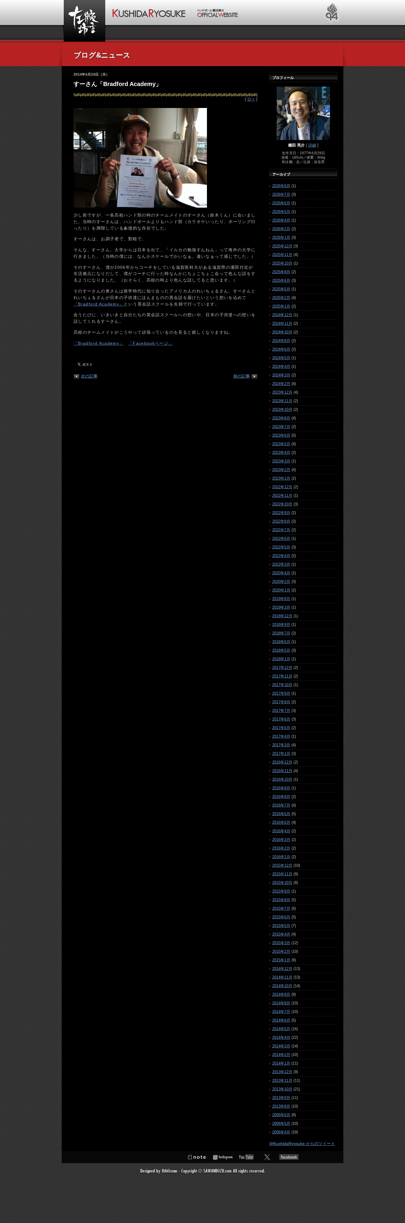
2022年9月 (281, 512)
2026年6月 (281, 203)
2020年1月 (281, 590)
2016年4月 (281, 831)
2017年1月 (281, 753)
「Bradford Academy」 (99, 304)
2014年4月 (281, 1037)
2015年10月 (282, 882)
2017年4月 (281, 736)
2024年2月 (281, 383)
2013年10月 (282, 1089)
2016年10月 (282, 779)
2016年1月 (281, 857)
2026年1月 (281, 237)
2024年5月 (281, 358)
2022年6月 (281, 538)
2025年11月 (282, 254)
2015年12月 (282, 865)
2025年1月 (281, 306)
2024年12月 (282, 315)
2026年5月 (281, 211)
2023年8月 (281, 418)
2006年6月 (281, 1115)
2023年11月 (282, 401)
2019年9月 (281, 599)
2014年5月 (281, 1029)
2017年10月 (282, 685)
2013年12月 (282, 1072)
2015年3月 (281, 943)
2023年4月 (281, 452)
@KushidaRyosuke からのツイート (302, 1143)
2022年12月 (282, 487)
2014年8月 (281, 1003)
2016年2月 (281, 848)
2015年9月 (281, 891)
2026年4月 (281, 220)
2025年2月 (281, 297)
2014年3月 (281, 1046)
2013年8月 (281, 1106)
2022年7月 (281, 530)
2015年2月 (281, 951)
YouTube (246, 1157)
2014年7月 (281, 1011)
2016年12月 (282, 762)
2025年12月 (282, 246)
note (196, 1157)
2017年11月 (282, 676)
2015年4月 (281, 934)
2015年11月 (282, 874)
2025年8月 (281, 272)
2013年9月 (281, 1097)
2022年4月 (281, 556)
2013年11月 (282, 1080)
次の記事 (89, 376)
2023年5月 (281, 444)
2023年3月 (281, 461)
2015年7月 (281, 908)
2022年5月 (281, 547)
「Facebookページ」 (150, 343)
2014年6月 (281, 1020)
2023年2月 (281, 469)
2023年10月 (282, 409)
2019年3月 (281, 607)
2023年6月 (281, 435)
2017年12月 (282, 667)
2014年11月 (282, 977)
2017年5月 (281, 728)
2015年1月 (281, 960)
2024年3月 (281, 375)
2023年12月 (282, 392)
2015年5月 (281, 925)
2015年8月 (281, 900)
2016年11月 (282, 771)
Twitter (267, 1157)
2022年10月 (282, 504)
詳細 (312, 145)
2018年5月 (281, 650)
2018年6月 (281, 642)
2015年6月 (281, 917)
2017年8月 (281, 702)
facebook (289, 1157)
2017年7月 (281, 710)
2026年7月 (281, 194)
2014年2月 (281, 1054)
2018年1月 (281, 659)
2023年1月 (281, 478)
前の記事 (241, 376)
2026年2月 (281, 229)
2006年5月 (281, 1123)
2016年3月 (281, 839)
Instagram (223, 1157)
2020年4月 (281, 573)
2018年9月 (281, 624)
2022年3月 (281, 564)
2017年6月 (281, 719)
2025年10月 (282, 263)
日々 (251, 99)
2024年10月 (282, 332)
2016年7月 (281, 805)
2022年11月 (282, 495)
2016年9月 (281, 788)
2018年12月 (282, 616)
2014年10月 (282, 986)
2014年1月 (281, 1063)
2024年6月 (281, 349)
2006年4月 (281, 1132)
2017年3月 (281, 745)
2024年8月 (281, 340)
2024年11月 (282, 323)
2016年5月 (281, 822)
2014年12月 (282, 968)
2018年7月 (281, 633)
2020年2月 (281, 581)
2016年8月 (281, 796)
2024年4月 (281, 366)
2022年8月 (281, 521)
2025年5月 (281, 289)
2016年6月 (281, 814)
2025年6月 (281, 280)
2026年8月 (281, 186)
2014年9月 (281, 994)
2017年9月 (281, 693)
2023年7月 (281, 426)
